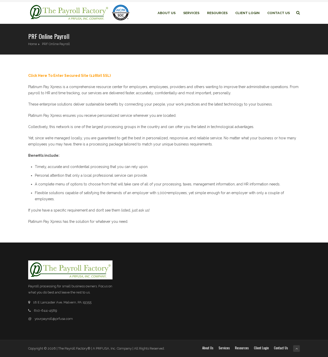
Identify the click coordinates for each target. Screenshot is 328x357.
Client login (247, 13)
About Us (167, 13)
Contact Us (278, 13)
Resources (217, 13)
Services (191, 13)
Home (32, 44)
